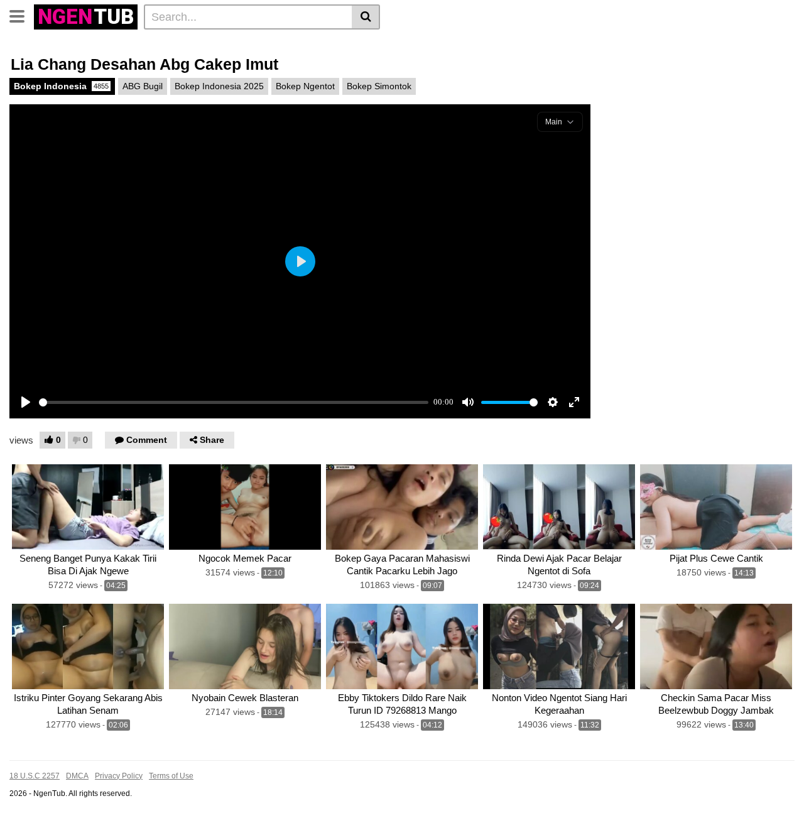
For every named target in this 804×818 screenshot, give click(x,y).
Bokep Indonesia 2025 (219, 86)
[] (366, 17)
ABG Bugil (142, 86)
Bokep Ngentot (305, 86)
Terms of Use (171, 776)
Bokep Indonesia (61, 86)
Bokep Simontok (379, 86)
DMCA (77, 776)
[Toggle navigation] (21, 15)
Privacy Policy (119, 776)
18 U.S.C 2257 (34, 776)
